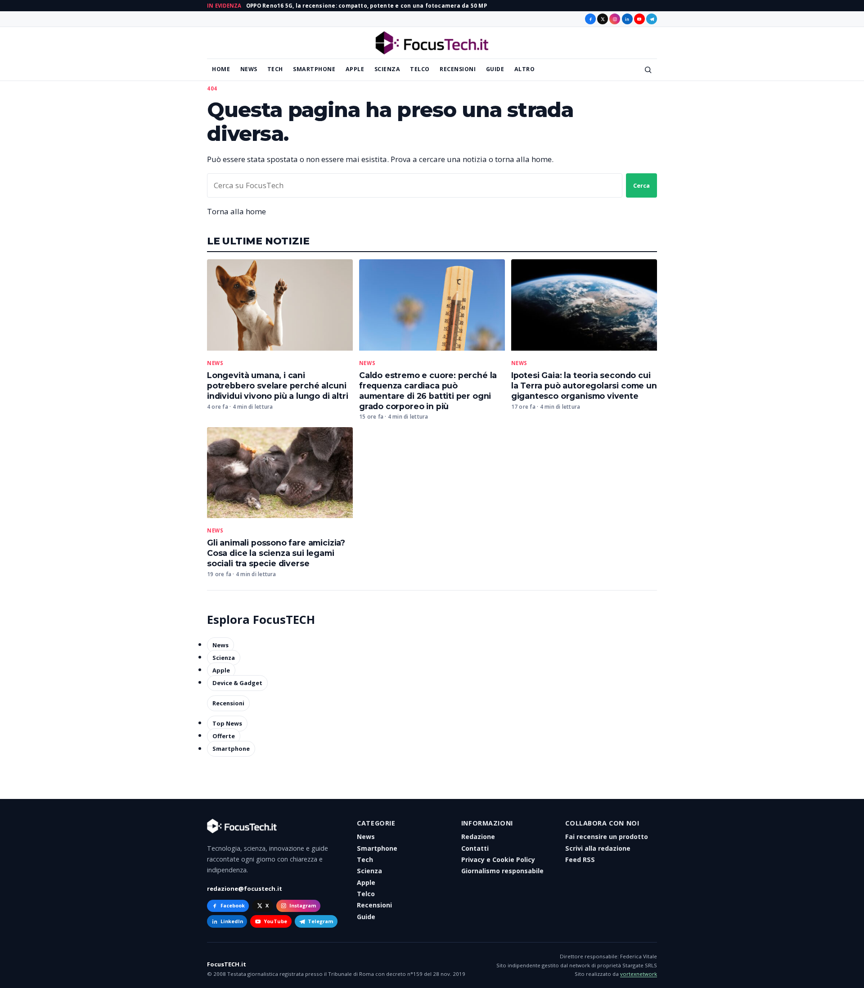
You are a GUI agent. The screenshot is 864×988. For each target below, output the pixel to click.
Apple (355, 69)
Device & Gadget (237, 683)
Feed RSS (580, 859)
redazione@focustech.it (244, 888)
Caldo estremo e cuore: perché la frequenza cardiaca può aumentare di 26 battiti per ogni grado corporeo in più (428, 390)
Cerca (641, 185)
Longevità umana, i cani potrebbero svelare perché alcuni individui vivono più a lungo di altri (277, 385)
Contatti (475, 848)
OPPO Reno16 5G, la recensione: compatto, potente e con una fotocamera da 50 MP (366, 5)
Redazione (478, 836)
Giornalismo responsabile (502, 870)
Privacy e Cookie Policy (498, 859)
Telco (420, 69)
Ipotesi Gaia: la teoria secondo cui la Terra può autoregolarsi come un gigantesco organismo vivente (584, 385)
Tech (275, 69)
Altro (524, 69)
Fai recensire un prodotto (606, 836)
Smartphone (314, 69)
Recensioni (458, 69)
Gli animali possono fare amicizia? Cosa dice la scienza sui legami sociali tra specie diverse (276, 553)
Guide (495, 69)
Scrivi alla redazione (597, 848)
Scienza (387, 69)
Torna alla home (236, 211)
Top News (227, 723)
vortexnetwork (638, 973)
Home (221, 69)
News (248, 69)
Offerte (223, 736)
